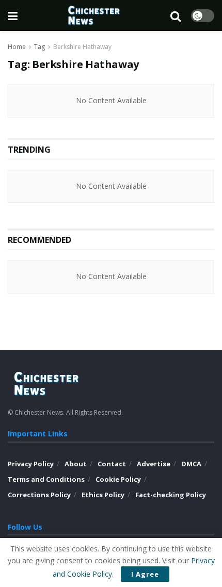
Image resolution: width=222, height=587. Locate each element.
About (76, 463)
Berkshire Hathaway (82, 46)
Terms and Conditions (46, 479)
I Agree (145, 574)
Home (17, 46)
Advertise (153, 463)
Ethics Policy (103, 494)
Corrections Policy (39, 494)
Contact (112, 463)
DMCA (191, 463)
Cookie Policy (118, 479)
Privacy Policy (31, 463)
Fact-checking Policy (170, 494)
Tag (39, 46)
